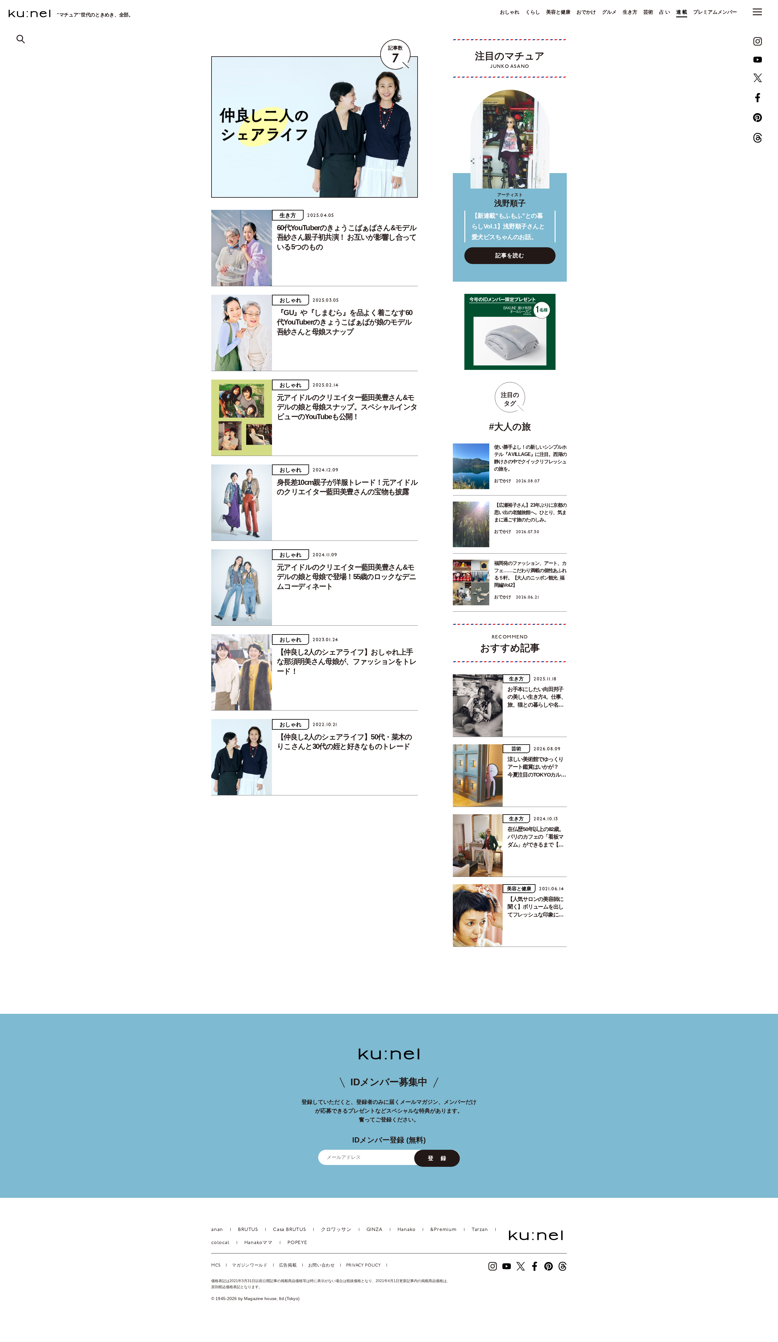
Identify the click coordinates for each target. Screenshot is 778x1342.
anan (217, 1229)
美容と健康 (558, 12)
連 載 (681, 12)
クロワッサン (336, 1229)
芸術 (648, 12)
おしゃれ (509, 12)
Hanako (407, 1229)
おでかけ (586, 12)
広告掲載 (288, 1265)
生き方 (630, 12)
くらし (532, 12)
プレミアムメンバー (715, 12)
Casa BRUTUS (289, 1229)
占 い (664, 12)
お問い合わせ (321, 1265)
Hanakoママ (258, 1242)
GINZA (375, 1229)
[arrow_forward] (757, 41)
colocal (220, 1242)
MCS (216, 1265)
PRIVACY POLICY (363, 1265)
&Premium (443, 1229)
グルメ (609, 12)
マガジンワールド (250, 1265)
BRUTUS (248, 1229)
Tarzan (480, 1229)
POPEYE (297, 1242)
